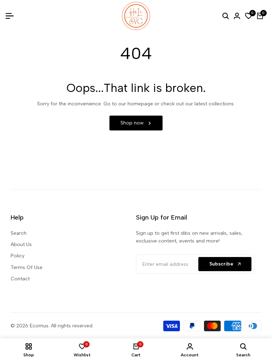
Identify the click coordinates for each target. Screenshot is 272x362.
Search (19, 233)
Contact (20, 279)
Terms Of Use (26, 267)
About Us (21, 244)
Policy (17, 256)
